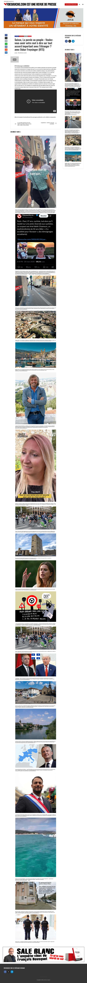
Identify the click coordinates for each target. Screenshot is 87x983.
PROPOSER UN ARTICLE (9, 1)
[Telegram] (73, 41)
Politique (26, 36)
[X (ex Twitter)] (69, 41)
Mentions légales (47, 979)
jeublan (16, 52)
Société (29, 36)
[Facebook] (66, 41)
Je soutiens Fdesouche (71, 4)
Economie (17, 36)
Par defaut (21, 36)
